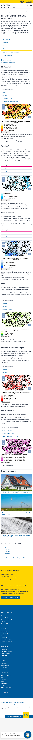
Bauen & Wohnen (7, 613)
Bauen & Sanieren (5, 615)
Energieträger (4, 631)
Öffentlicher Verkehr (6, 651)
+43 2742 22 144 (5, 576)
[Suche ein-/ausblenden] (27, 6)
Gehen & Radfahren (6, 653)
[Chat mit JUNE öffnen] (27, 734)
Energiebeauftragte (6, 675)
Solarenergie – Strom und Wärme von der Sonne (16, 492)
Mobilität (4, 646)
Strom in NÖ (4, 635)
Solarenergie (8, 547)
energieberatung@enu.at (7, 579)
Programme (4, 683)
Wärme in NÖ (4, 637)
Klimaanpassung (5, 665)
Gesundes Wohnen (6, 623)
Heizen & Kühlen (5, 617)
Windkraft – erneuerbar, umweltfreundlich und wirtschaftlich (16, 513)
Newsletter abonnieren (9, 597)
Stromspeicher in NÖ (6, 641)
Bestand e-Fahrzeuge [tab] (8, 433)
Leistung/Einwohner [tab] (7, 89)
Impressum (9, 702)
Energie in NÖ (10, 12)
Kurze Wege (4, 655)
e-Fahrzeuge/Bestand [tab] (8, 430)
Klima (3, 660)
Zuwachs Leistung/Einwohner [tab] (10, 101)
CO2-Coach (4, 667)
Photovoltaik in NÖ (6, 639)
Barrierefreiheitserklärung (8, 704)
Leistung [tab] (4, 95)
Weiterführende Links (9, 62)
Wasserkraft (8, 551)
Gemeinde (4, 672)
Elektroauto (8, 555)
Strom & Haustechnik (6, 619)
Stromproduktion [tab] (7, 98)
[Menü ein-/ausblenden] (31, 6)
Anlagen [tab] (4, 92)
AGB (14, 702)
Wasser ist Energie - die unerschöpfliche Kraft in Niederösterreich (16, 536)
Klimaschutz (4, 663)
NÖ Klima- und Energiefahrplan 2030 (15, 557)
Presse (3, 702)
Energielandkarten (21, 12)
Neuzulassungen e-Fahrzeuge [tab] (10, 436)
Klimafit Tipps (4, 621)
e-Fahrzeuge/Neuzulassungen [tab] (10, 427)
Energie (3, 12)
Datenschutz (20, 702)
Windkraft (7, 549)
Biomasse (7, 553)
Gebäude (3, 679)
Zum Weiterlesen (7, 60)
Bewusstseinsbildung (6, 687)
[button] (13, 735)
